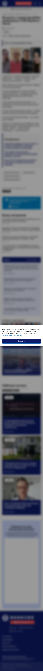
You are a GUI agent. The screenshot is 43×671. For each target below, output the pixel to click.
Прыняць (21, 341)
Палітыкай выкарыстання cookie (12, 335)
